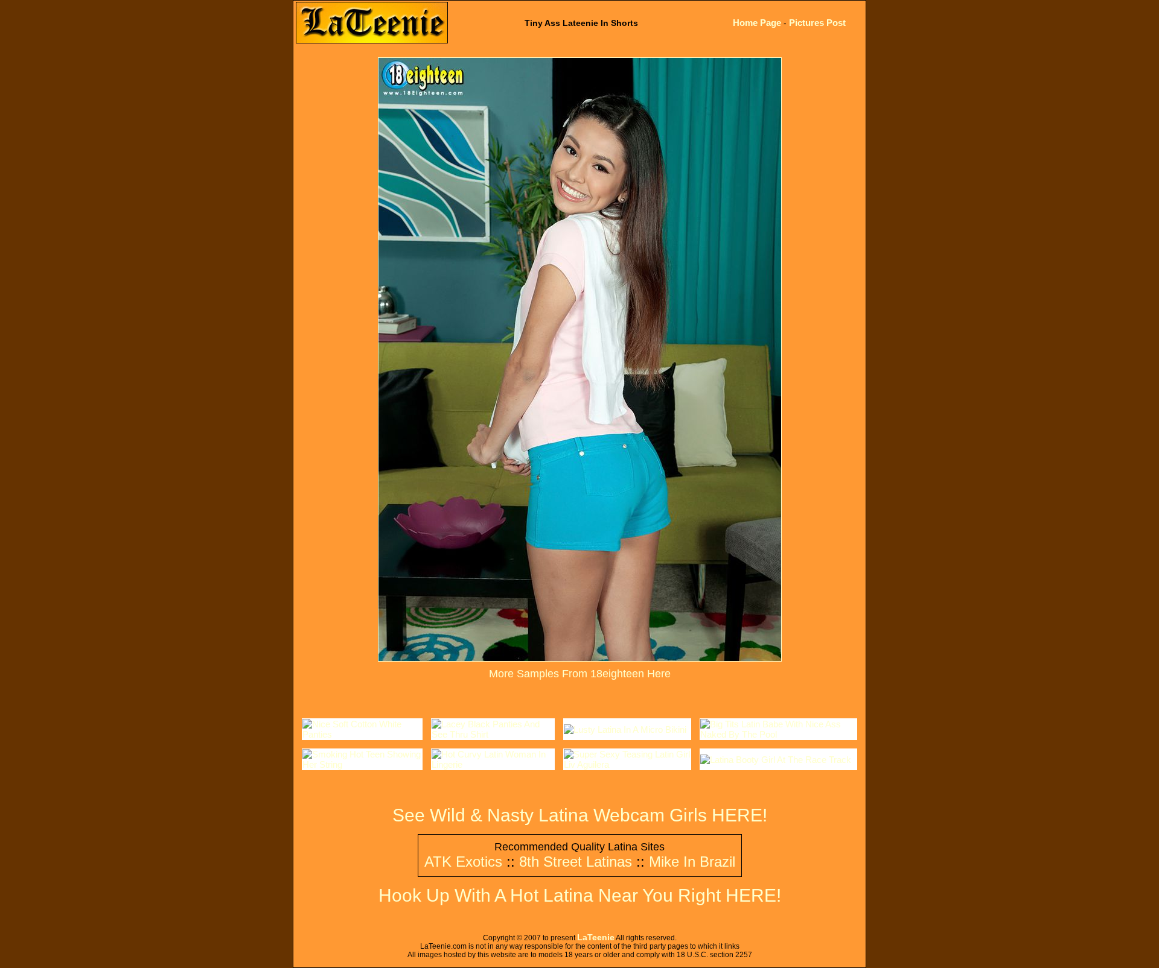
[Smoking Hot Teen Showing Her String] (362, 764)
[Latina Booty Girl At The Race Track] (775, 759)
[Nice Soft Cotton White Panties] (362, 734)
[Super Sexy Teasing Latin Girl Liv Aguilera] (627, 764)
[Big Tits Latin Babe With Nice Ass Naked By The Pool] (778, 734)
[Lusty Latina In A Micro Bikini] (625, 729)
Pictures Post (817, 22)
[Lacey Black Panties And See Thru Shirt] (493, 734)
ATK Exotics (463, 861)
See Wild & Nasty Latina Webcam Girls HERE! (579, 815)
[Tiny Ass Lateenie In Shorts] (579, 658)
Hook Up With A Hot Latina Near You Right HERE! (579, 895)
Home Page (757, 22)
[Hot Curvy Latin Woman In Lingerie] (493, 764)
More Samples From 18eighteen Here (580, 674)
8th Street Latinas (575, 861)
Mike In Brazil (692, 861)
